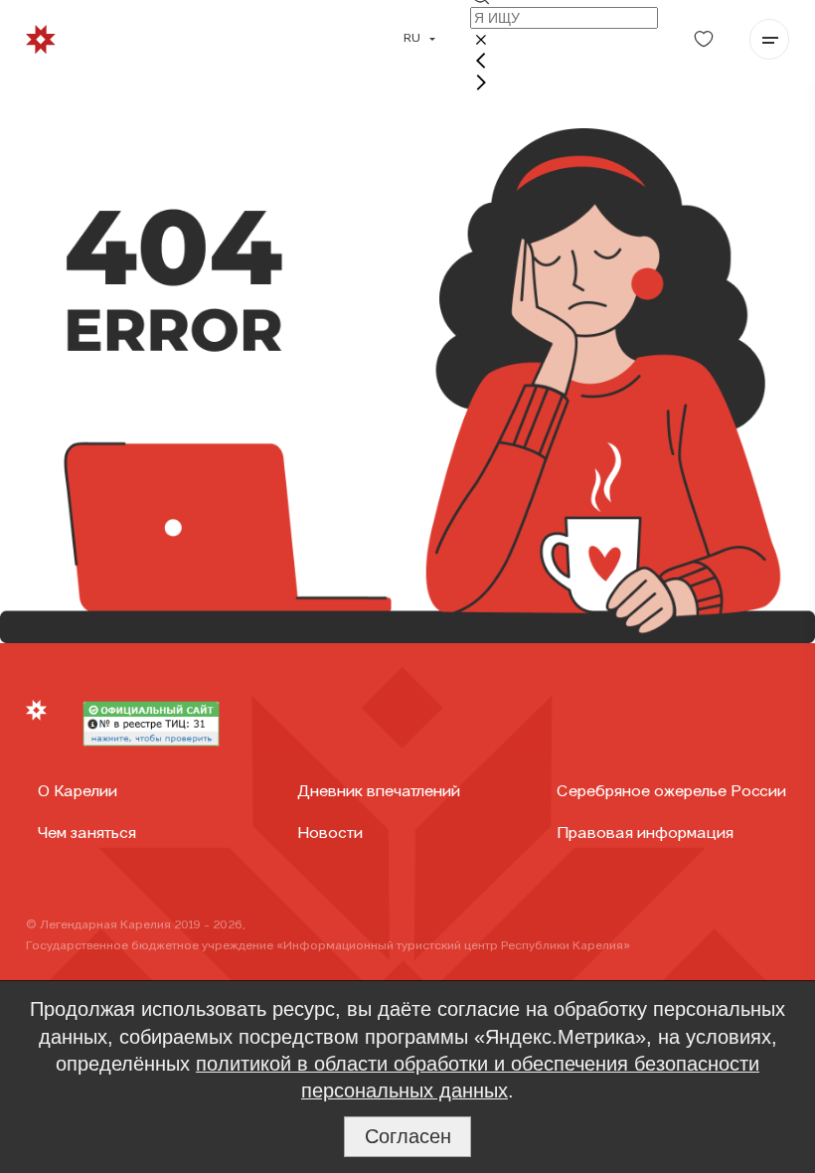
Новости (330, 834)
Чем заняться (87, 834)
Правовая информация (645, 834)
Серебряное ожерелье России (671, 792)
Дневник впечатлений (378, 792)
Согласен (408, 1136)
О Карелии (77, 792)
